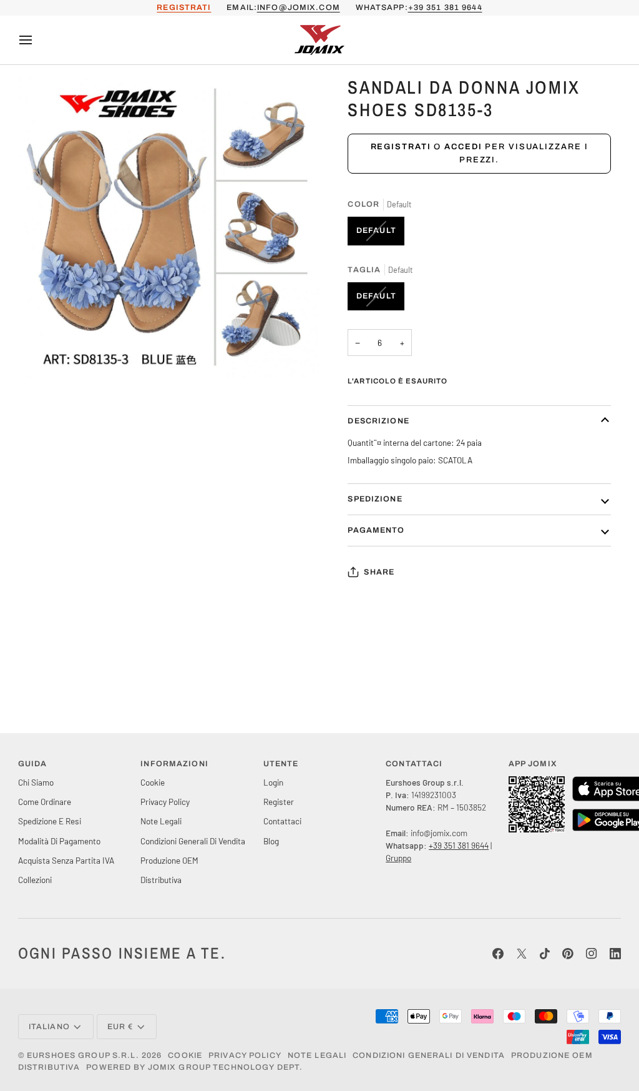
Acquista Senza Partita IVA (66, 860)
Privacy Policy (165, 801)
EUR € (120, 1026)
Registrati (401, 146)
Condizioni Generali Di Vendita (192, 841)
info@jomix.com (298, 7)
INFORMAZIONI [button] (174, 763)
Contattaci (282, 821)
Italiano (49, 1026)
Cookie (152, 782)
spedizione (375, 499)
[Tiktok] (545, 953)
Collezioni (35, 879)
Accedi (463, 146)
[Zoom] (41, 354)
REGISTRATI (184, 7)
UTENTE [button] (281, 763)
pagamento (376, 530)
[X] (521, 953)
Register (278, 801)
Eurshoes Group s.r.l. (83, 1055)
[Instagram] (591, 953)
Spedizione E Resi (49, 821)
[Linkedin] (615, 953)
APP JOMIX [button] (533, 763)
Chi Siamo (36, 782)
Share (379, 572)
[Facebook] (498, 953)
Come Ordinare (44, 801)
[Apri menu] (37, 40)
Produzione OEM (169, 860)
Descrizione (378, 421)
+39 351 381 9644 (445, 7)
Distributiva (161, 879)
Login (273, 782)
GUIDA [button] (32, 763)
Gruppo (398, 857)
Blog (271, 841)
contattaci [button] (414, 763)
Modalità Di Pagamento (59, 841)
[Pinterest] (567, 953)
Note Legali (161, 821)
